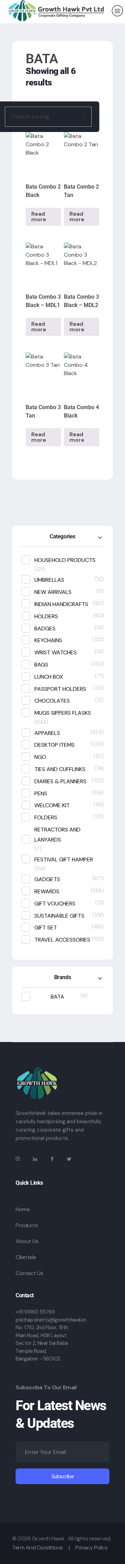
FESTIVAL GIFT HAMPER (63, 859)
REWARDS (46, 891)
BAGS (41, 664)
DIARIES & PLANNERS (60, 781)
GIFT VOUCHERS (54, 903)
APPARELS (47, 733)
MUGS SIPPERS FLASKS (62, 713)
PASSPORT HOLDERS (60, 689)
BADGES (45, 628)
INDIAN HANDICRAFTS (61, 604)
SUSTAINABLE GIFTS (59, 915)
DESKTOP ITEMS (54, 744)
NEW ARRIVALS (53, 592)
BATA (57, 996)
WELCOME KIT (52, 805)
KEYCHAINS (48, 640)
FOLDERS (45, 817)
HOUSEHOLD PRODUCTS (64, 560)
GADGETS (47, 879)
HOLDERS (46, 616)
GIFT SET (45, 927)
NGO (40, 757)
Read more (38, 216)
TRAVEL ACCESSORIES (62, 939)
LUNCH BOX (48, 676)
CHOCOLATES (52, 700)
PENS (40, 793)
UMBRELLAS (49, 580)
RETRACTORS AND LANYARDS (57, 834)
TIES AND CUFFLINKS (59, 769)
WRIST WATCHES (55, 652)
